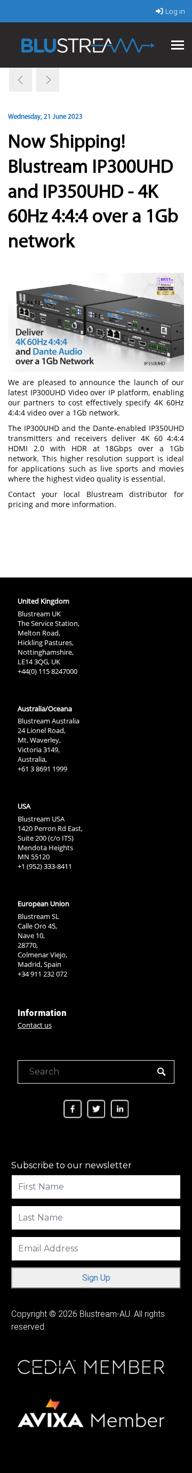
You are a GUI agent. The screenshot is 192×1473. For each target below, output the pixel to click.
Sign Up (96, 1278)
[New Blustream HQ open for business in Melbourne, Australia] (47, 80)
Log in (175, 11)
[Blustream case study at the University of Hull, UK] (21, 80)
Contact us (35, 1025)
